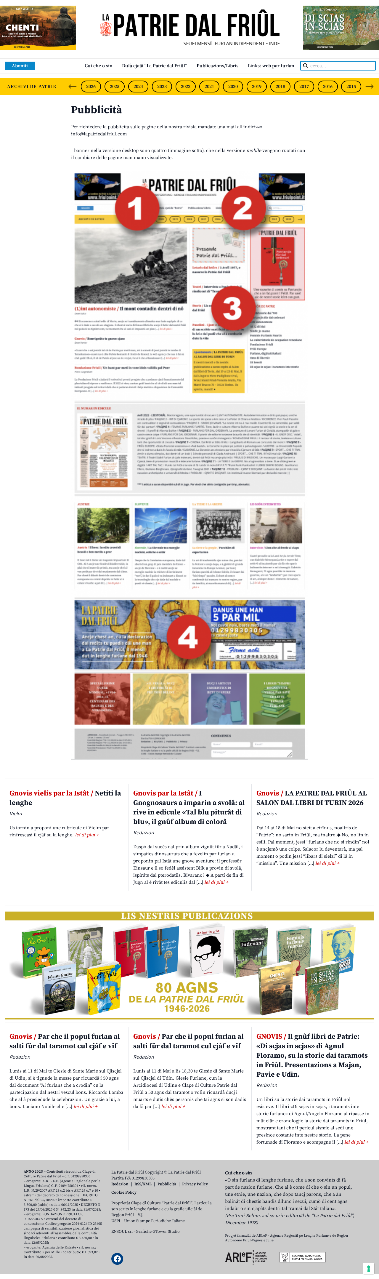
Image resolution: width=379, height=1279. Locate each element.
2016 (328, 86)
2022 (185, 86)
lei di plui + (87, 835)
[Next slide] (369, 86)
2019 (256, 86)
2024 (138, 86)
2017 (304, 86)
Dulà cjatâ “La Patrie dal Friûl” (154, 66)
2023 (162, 86)
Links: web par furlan (271, 66)
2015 (351, 86)
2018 (280, 86)
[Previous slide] (72, 86)
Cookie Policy (123, 1192)
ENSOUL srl (122, 1231)
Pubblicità (96, 110)
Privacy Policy (195, 1184)
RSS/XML (143, 1184)
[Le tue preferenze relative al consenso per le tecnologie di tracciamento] (368, 1268)
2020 (233, 86)
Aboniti (20, 66)
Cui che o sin (99, 66)
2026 (91, 86)
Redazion (120, 1184)
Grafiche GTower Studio (158, 1231)
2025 (114, 86)
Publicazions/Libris (217, 66)
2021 (209, 86)
